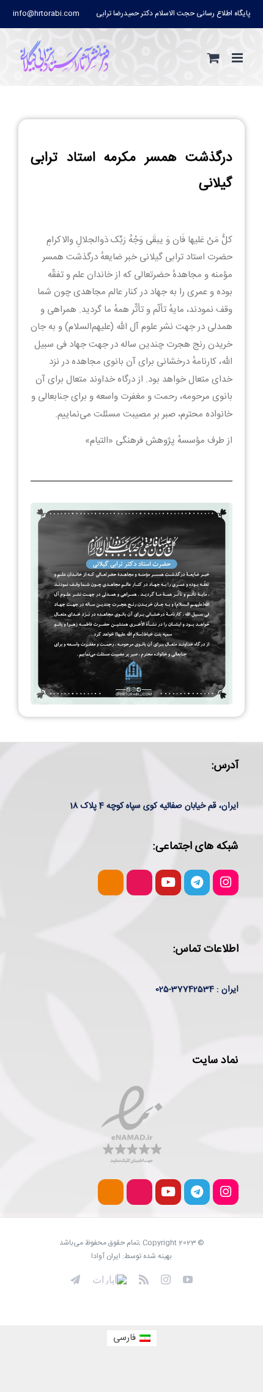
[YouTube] (188, 1279)
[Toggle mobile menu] (238, 57)
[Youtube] (168, 882)
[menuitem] (173, 13)
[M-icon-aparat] (139, 882)
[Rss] (144, 1279)
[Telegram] (197, 882)
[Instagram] (226, 882)
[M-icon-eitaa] (111, 882)
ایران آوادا (105, 1256)
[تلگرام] (75, 1279)
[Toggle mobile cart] (213, 57)
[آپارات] (109, 1279)
